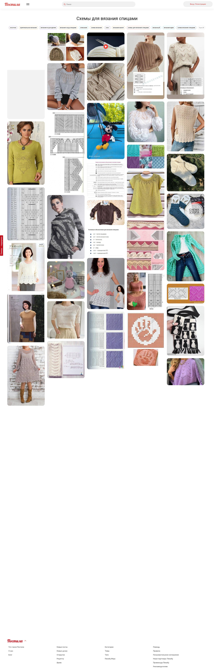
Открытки (61, 655)
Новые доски (62, 651)
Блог (10, 655)
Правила (156, 651)
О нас (10, 651)
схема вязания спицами (186, 28)
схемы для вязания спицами (138, 28)
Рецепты (60, 659)
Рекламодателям (160, 666)
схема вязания (96, 28)
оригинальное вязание (28, 28)
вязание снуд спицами (68, 28)
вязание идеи (169, 28)
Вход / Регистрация (198, 4)
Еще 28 (201, 28)
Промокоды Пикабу (161, 663)
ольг (107, 28)
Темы (107, 651)
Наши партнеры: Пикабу (163, 659)
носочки (13, 28)
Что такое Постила (16, 647)
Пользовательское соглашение (166, 655)
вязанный (156, 28)
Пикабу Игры (110, 659)
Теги (107, 655)
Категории (109, 647)
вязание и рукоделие (48, 28)
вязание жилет (118, 28)
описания (83, 28)
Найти (125, 4)
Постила (12, 4)
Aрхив (59, 663)
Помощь (156, 647)
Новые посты (62, 647)
